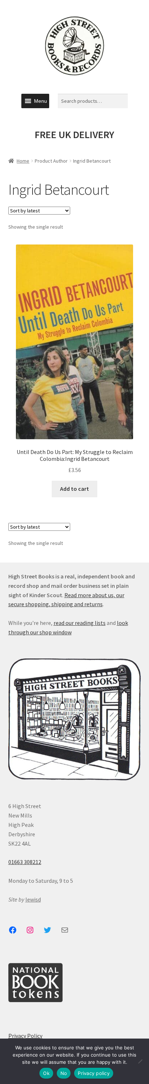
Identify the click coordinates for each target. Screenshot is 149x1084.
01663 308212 (24, 861)
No (63, 1073)
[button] (40, 101)
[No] (140, 1061)
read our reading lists (80, 622)
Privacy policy (94, 1073)
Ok (46, 1073)
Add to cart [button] (74, 488)
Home (23, 161)
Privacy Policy (25, 1035)
